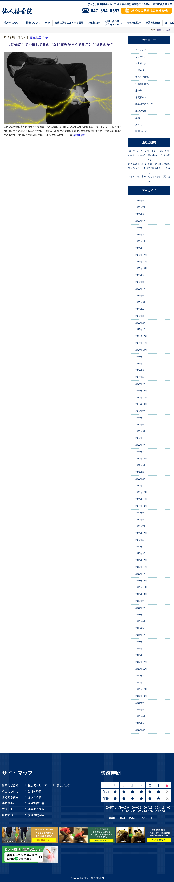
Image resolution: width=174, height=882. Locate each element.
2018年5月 (140, 628)
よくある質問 (10, 797)
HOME (152, 30)
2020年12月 (141, 533)
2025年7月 (140, 289)
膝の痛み (139, 124)
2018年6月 (140, 621)
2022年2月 (140, 478)
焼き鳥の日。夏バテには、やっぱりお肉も (149, 164)
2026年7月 (140, 207)
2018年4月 (140, 635)
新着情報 (7, 815)
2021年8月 (140, 519)
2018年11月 (141, 587)
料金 (47, 22)
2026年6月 (140, 214)
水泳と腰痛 (140, 111)
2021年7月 (140, 526)
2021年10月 (141, 506)
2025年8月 (140, 282)
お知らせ (139, 70)
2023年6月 (140, 424)
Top (160, 871)
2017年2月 (140, 675)
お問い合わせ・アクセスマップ (113, 23)
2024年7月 (140, 363)
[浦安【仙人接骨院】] (17, 10)
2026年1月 (140, 248)
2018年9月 (140, 601)
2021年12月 (141, 492)
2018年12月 (141, 580)
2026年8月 (140, 200)
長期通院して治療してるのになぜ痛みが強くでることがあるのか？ (60, 44)
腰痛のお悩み (134, 22)
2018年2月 (140, 648)
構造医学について (144, 104)
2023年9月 (140, 411)
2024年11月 (141, 343)
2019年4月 (140, 574)
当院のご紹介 (10, 785)
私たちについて (12, 22)
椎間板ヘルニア (143, 97)
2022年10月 (141, 458)
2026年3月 (140, 234)
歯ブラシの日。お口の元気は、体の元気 (149, 151)
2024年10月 (141, 350)
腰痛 (32, 37)
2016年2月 (140, 730)
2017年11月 (141, 669)
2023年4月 (140, 438)
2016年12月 (141, 689)
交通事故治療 (153, 22)
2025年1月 (140, 329)
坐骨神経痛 (34, 791)
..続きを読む (78, 135)
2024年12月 (141, 336)
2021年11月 (141, 499)
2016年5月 (140, 723)
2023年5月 (140, 431)
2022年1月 (140, 485)
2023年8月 (140, 417)
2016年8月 (140, 709)
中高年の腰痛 (142, 77)
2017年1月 (140, 682)
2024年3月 (140, 384)
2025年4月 (140, 309)
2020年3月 (140, 553)
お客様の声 (94, 22)
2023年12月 (141, 390)
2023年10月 (141, 404)
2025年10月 (141, 268)
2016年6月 (140, 716)
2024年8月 (140, 356)
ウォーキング (142, 56)
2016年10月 (141, 696)
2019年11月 (141, 567)
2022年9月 (140, 465)
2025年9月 (140, 275)
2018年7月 (140, 614)
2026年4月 (140, 227)
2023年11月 (141, 397)
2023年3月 (140, 445)
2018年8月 (140, 608)
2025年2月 (140, 323)
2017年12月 (141, 662)
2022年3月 (140, 472)
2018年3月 (140, 641)
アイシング (140, 50)
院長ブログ (42, 37)
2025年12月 (141, 255)
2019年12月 (141, 560)
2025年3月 (140, 316)
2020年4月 (140, 546)
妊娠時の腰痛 (142, 84)
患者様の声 (9, 803)
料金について (10, 791)
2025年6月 (140, 295)
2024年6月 (140, 370)
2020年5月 (140, 540)
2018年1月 (140, 655)
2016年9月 (140, 702)
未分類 (138, 90)
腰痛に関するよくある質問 (69, 22)
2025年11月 (141, 261)
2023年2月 (140, 451)
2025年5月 (140, 302)
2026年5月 (140, 221)
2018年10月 (141, 594)
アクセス (7, 809)
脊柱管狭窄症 (36, 803)
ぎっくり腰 (34, 797)
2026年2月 (140, 241)
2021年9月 (140, 513)
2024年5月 (140, 377)
